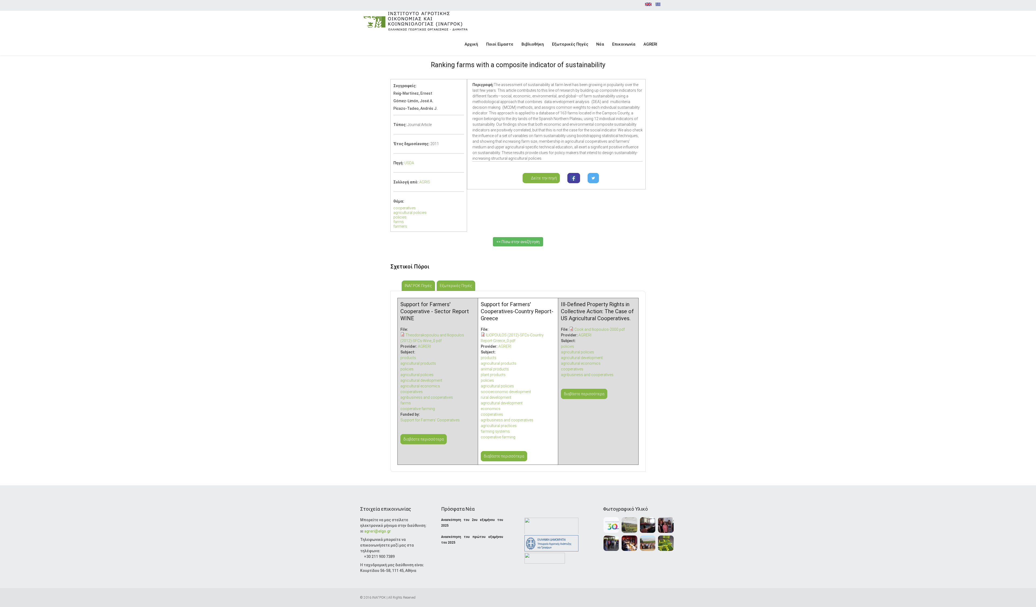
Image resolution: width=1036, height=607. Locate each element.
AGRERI (650, 44)
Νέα (600, 44)
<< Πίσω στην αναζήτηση (518, 242)
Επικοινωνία (623, 44)
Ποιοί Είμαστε (499, 44)
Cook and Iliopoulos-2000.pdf (599, 329)
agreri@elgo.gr (377, 531)
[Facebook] (573, 178)
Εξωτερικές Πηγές (570, 44)
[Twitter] (593, 178)
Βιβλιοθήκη (533, 44)
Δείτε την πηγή (543, 178)
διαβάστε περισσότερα (423, 439)
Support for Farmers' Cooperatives (430, 420)
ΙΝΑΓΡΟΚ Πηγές (420, 286)
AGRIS (424, 182)
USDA (409, 163)
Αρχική (471, 44)
